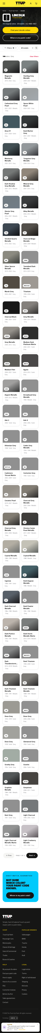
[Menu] (4, 3)
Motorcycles (7, 943)
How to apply (7, 977)
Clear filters (34, 56)
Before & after (8, 994)
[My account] (31, 3)
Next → (32, 855)
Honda (24, 947)
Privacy (24, 990)
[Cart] (36, 3)
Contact (5, 1002)
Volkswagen (26, 934)
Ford (23, 951)
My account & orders (10, 969)
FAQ (4, 986)
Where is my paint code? (20, 37)
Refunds (25, 986)
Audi (23, 955)
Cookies (24, 994)
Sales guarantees (9, 998)
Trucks (5, 955)
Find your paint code (10, 973)
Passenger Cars (8, 939)
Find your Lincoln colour (20, 30)
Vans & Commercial (9, 951)
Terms (24, 973)
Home (4, 11)
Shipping (25, 981)
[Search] (36, 48)
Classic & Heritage (9, 947)
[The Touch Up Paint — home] (20, 3)
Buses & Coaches (9, 959)
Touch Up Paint (13, 11)
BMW (24, 939)
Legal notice (26, 969)
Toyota (24, 943)
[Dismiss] (38, 1024)
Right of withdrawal (29, 977)
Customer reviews (9, 990)
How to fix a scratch (10, 981)
